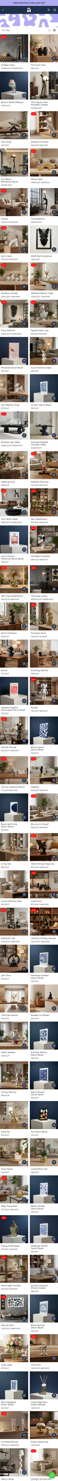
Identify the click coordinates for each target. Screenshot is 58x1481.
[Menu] (3, 10)
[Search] (49, 10)
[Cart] (55, 10)
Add (26, 58)
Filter (7, 30)
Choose (56, 58)
